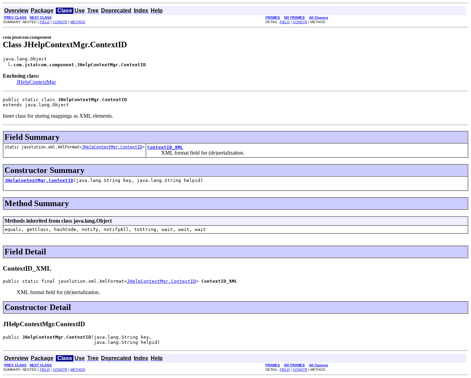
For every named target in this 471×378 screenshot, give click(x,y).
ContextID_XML (165, 147)
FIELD (45, 22)
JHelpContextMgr (36, 82)
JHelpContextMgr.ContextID (112, 147)
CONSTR (60, 22)
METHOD (77, 22)
